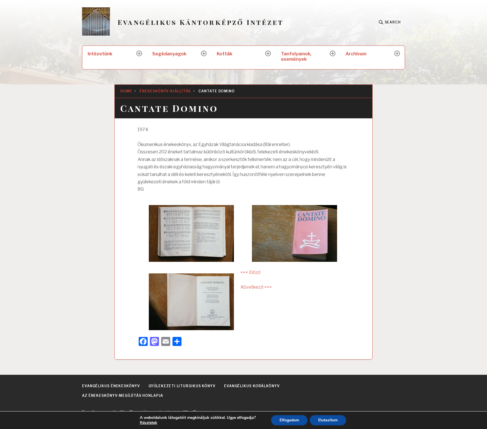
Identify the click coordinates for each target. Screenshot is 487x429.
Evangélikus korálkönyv (252, 386)
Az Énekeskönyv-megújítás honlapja (122, 395)
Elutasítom (328, 420)
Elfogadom (289, 420)
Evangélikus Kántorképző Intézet (201, 22)
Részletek (148, 422)
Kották (224, 53)
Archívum (356, 53)
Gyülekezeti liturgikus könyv (182, 386)
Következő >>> (256, 287)
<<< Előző (251, 272)
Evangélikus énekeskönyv (111, 386)
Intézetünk (100, 53)
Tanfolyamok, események (296, 56)
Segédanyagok (169, 53)
